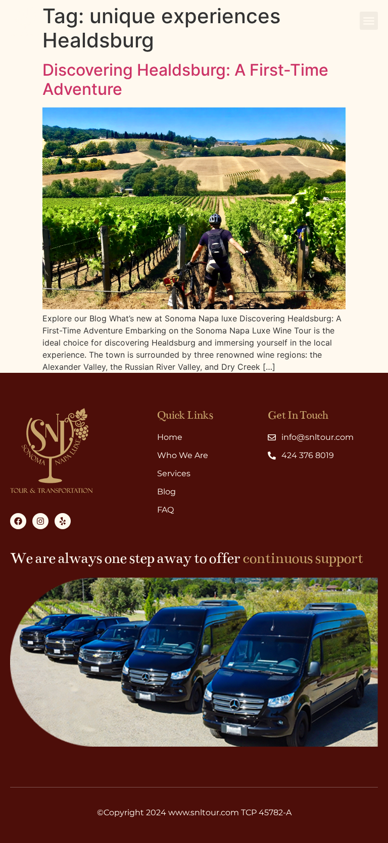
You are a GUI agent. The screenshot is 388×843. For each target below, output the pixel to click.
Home (169, 437)
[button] (369, 21)
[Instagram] (40, 521)
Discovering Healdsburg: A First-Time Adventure (185, 79)
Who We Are (182, 455)
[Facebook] (18, 521)
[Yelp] (63, 521)
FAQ (165, 510)
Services (173, 473)
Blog (166, 491)
